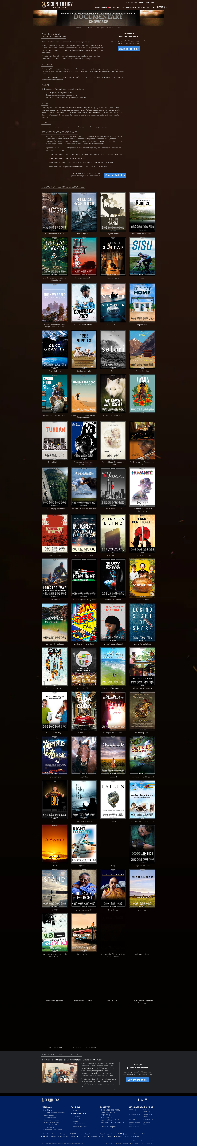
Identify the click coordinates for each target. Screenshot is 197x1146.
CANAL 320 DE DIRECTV (110, 1110)
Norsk (73, 1137)
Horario (74, 1110)
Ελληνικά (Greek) (75, 1134)
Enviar (89, 28)
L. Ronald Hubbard (134, 1114)
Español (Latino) (91, 1134)
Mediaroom (76, 1121)
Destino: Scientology (50, 1117)
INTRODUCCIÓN (101, 7)
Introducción (76, 1116)
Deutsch (63, 1134)
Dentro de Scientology (50, 1115)
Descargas (100, 28)
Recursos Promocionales (80, 1126)
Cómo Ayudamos (148, 1119)
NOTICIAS (141, 7)
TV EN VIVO (75, 1107)
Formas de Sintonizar (79, 1119)
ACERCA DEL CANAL (79, 1113)
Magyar (136, 1134)
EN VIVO (112, 7)
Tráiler (119, 28)
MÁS (113, 1090)
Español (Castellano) (107, 1134)
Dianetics (132, 1119)
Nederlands (64, 1137)
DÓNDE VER (105, 1107)
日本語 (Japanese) (49, 1137)
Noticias (110, 28)
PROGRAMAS (131, 7)
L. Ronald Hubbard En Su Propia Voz (54, 1112)
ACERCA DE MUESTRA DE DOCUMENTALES (61, 1054)
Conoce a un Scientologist (51, 1120)
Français (136, 1137)
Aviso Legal (150, 1144)
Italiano (145, 1134)
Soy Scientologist (49, 1127)
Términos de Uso (110, 1144)
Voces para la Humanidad (51, 1122)
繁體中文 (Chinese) (123, 1137)
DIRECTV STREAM (108, 1112)
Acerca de (79, 28)
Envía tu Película (128, 48)
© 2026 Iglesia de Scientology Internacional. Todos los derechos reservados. (63, 1144)
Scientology (132, 1110)
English (45, 1134)
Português (82, 1137)
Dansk (54, 1134)
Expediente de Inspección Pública (128, 1141)
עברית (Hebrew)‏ (124, 1134)
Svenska (110, 1137)
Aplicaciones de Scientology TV (112, 1122)
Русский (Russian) (96, 1137)
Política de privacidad (138, 1144)
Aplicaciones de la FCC (147, 1141)
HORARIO (120, 7)
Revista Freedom (134, 1127)
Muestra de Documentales (52, 1130)
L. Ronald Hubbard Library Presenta (54, 1125)
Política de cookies (123, 1144)
